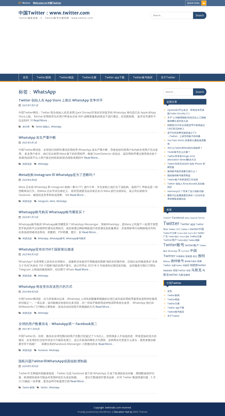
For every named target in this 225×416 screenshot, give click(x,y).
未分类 (25, 126)
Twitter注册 (89, 77)
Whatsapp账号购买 (75, 238)
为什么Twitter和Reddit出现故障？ (184, 147)
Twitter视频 (193, 240)
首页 (25, 77)
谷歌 (188, 270)
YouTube (185, 251)
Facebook (43, 350)
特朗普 (186, 265)
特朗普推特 (167, 270)
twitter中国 (197, 229)
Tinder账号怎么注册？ (178, 152)
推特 (201, 255)
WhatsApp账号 (57, 238)
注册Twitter (176, 265)
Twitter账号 (173, 244)
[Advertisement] (112, 49)
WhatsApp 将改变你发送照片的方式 (45, 286)
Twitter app (187, 224)
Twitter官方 (192, 233)
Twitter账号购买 (143, 77)
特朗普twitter (198, 265)
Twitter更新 (184, 236)
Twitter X (185, 229)
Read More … (41, 120)
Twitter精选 (66, 77)
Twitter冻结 (182, 233)
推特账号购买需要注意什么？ (182, 171)
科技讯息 (27, 163)
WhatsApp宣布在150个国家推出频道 (46, 249)
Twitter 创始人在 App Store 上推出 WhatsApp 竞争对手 (61, 100)
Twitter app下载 (115, 77)
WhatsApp (56, 126)
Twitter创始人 (43, 126)
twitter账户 (192, 245)
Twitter (44, 387)
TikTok (201, 217)
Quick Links (193, 2)
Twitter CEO (174, 229)
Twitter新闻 (44, 77)
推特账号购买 (191, 261)
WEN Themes (140, 411)
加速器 (188, 256)
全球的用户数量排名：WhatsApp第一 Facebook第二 (58, 324)
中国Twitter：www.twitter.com (54, 13)
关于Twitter (168, 77)
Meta (52, 201)
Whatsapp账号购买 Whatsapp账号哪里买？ (52, 212)
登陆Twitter (179, 270)
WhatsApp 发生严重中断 (37, 137)
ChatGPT (167, 217)
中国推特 (180, 256)
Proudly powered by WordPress (94, 411)
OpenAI (193, 217)
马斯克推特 (184, 274)
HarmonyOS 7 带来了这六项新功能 (185, 191)
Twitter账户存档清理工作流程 (182, 179)
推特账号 (177, 261)
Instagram (43, 201)
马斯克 (196, 269)
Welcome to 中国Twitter (47, 2)
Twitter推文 (174, 236)
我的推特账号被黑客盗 (178, 175)
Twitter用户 (170, 240)
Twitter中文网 (169, 232)
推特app (166, 261)
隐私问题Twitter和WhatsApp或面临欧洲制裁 (53, 361)
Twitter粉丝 (182, 240)
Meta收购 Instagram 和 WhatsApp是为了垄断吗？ (57, 175)
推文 (195, 256)
